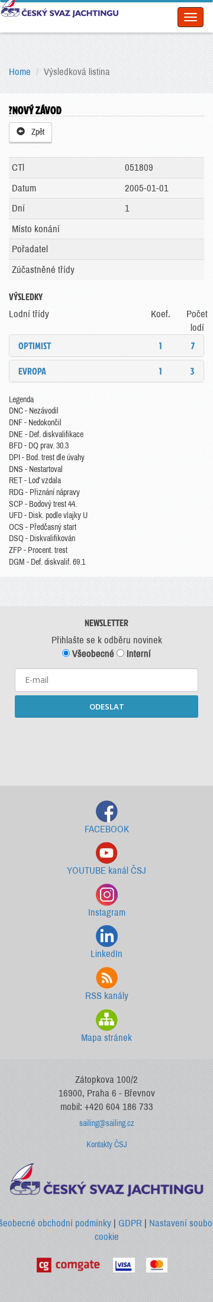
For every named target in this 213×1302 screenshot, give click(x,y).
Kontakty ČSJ (106, 1144)
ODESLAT (106, 706)
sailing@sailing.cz (106, 1123)
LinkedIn (106, 954)
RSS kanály (106, 996)
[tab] (106, 345)
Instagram (106, 912)
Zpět (36, 132)
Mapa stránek (106, 1038)
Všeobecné (92, 654)
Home (20, 72)
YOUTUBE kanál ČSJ (106, 870)
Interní (137, 654)
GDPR (130, 1223)
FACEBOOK (107, 829)
